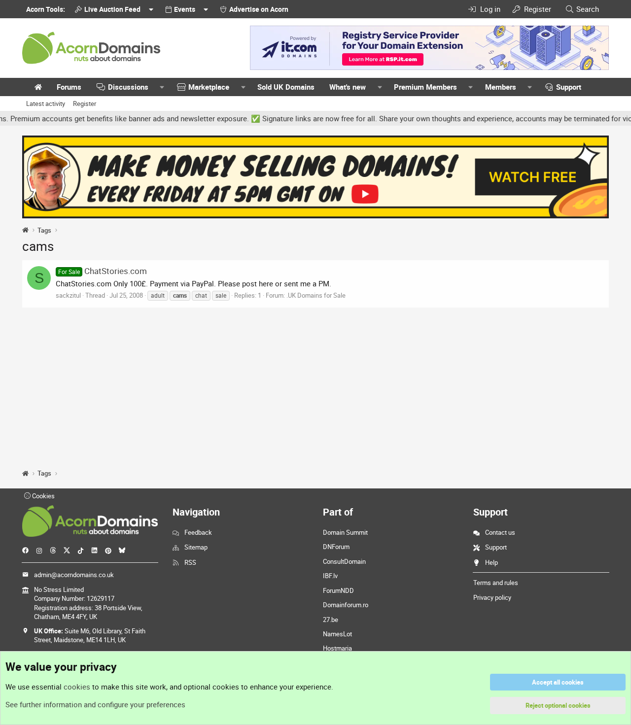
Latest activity (45, 103)
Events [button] (184, 9)
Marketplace (208, 87)
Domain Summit (345, 532)
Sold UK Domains (286, 87)
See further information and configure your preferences (95, 704)
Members (500, 87)
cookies (77, 686)
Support (568, 87)
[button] (162, 87)
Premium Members (425, 87)
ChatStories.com (102, 270)
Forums (69, 87)
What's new (347, 87)
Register (84, 103)
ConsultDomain (344, 561)
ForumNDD (338, 590)
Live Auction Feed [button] (112, 9)
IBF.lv (330, 575)
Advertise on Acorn (258, 9)
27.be (330, 619)
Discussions (128, 87)
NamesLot (337, 633)
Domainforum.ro (345, 604)
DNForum (336, 546)
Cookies (43, 495)
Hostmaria (337, 648)
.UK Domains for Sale (316, 295)
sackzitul (68, 295)
